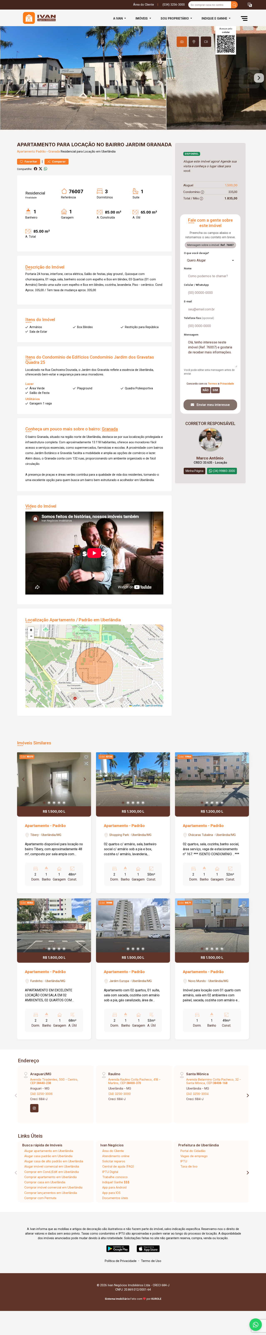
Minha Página (194, 471)
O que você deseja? (196, 253)
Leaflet (136, 705)
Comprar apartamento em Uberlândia (50, 1177)
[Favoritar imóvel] (86, 757)
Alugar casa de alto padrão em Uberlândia (53, 1161)
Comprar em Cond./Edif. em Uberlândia (51, 1172)
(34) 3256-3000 (119, 1094)
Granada (54, 151)
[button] (250, 5)
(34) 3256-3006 (41, 1094)
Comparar (58, 161)
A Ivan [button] (118, 18)
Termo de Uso (151, 1261)
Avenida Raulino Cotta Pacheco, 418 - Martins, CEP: (134, 1081)
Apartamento (26, 151)
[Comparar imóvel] (86, 763)
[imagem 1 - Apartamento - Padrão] (54, 779)
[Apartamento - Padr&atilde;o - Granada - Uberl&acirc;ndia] (38, 18)
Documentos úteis (115, 1198)
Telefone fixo (199, 318)
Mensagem (191, 334)
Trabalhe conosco (115, 1177)
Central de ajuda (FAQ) (118, 1166)
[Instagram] (34, 1108)
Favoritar (30, 161)
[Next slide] (259, 78)
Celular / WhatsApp (196, 284)
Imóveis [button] (142, 18)
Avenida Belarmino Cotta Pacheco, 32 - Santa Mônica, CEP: (213, 1081)
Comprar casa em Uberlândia (44, 1182)
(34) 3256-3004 (197, 1094)
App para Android (114, 1187)
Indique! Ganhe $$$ (115, 1182)
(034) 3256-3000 (174, 4)
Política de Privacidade (121, 1261)
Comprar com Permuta (40, 1198)
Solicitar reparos (113, 1161)
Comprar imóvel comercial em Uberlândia (53, 1187)
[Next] (84, 779)
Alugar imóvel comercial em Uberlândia (51, 1166)
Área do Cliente (143, 4)
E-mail (188, 301)
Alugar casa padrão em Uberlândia (48, 1156)
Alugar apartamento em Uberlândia (48, 1151)
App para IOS (111, 1193)
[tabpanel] (133, 78)
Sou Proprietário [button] (175, 18)
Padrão (41, 151)
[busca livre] (234, 4)
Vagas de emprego (194, 1156)
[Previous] (23, 779)
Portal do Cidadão (193, 1151)
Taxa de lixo (188, 1166)
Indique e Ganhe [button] (215, 18)
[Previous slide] (7, 78)
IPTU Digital (110, 1172)
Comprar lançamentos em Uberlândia (50, 1193)
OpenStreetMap (153, 705)
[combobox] (210, 260)
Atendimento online (115, 1156)
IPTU (183, 1161)
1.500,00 (231, 185)
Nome (188, 268)
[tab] (182, 42)
